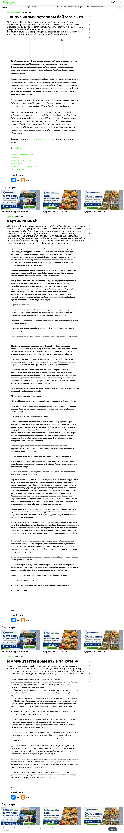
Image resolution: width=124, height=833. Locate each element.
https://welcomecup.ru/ (43, 139)
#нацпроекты (17, 157)
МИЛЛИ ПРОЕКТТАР (14, 12)
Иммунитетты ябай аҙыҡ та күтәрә (69, 7)
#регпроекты (16, 163)
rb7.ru (18, 148)
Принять (113, 829)
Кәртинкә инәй (32, 7)
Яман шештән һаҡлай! (95, 7)
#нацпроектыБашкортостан (23, 166)
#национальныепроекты (22, 154)
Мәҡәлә (4, 7)
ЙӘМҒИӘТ (10, 216)
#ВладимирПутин (19, 169)
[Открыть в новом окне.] (15, 180)
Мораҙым (9, 2)
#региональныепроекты (21, 160)
